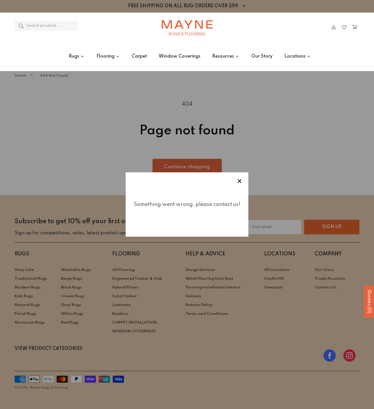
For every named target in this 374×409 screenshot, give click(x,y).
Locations (295, 56)
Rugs (74, 56)
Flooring (105, 56)
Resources (223, 56)
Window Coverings (179, 56)
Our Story (262, 56)
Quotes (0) (369, 301)
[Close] (95, 27)
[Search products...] (21, 26)
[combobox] (46, 26)
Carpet (139, 56)
